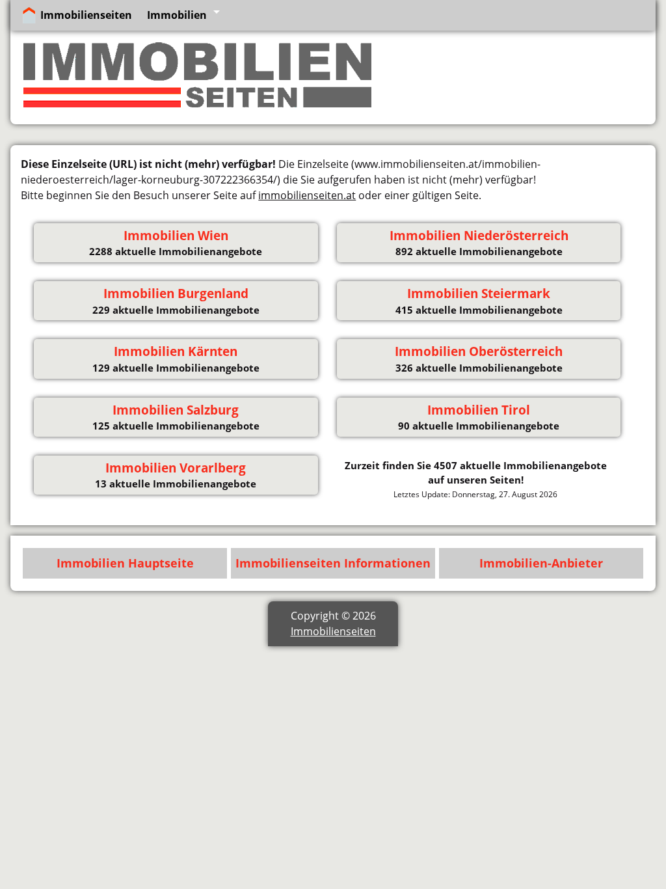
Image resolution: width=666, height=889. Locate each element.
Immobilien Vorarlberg (175, 467)
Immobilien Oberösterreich (479, 351)
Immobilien (177, 15)
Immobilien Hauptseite (125, 563)
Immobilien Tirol (478, 410)
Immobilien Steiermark (478, 293)
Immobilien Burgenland (175, 293)
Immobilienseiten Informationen (333, 563)
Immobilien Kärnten (175, 351)
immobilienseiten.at (307, 195)
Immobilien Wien (176, 235)
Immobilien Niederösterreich (479, 235)
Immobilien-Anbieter (541, 563)
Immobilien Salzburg (176, 410)
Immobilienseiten (86, 15)
